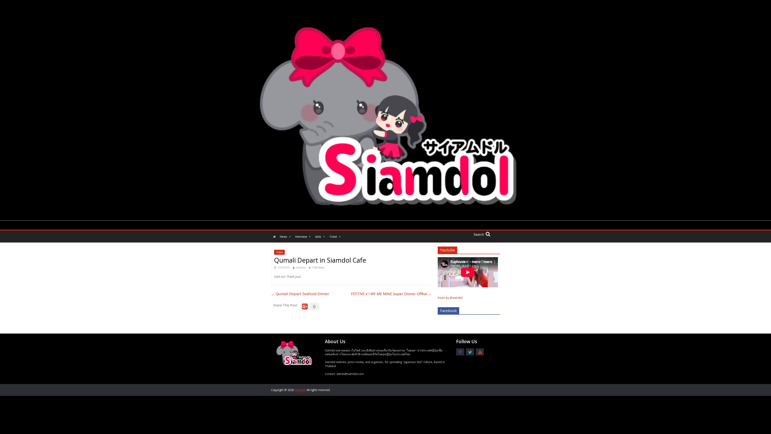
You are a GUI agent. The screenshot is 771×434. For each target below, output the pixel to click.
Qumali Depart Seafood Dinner (300, 293)
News (283, 236)
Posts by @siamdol (450, 298)
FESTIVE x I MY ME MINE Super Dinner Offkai (391, 293)
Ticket (333, 236)
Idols (318, 236)
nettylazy (301, 267)
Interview (301, 236)
